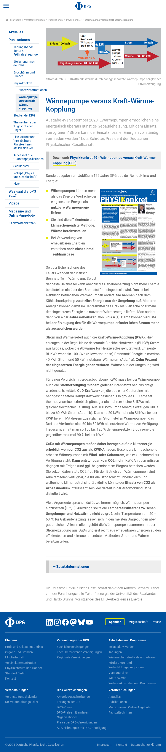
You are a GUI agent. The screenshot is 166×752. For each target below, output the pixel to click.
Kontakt (10, 678)
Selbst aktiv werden (121, 646)
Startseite (15, 20)
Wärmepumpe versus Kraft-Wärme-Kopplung (28, 102)
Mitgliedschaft (138, 622)
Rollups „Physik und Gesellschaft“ (25, 175)
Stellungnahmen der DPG (24, 63)
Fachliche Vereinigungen (73, 646)
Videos (14, 203)
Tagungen (115, 652)
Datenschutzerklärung (146, 745)
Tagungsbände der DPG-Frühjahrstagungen (26, 51)
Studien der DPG (24, 115)
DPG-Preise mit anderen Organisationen (73, 715)
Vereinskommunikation (20, 662)
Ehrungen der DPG (69, 702)
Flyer (16, 184)
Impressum (104, 745)
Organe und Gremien (19, 652)
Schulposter (21, 166)
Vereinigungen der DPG (73, 640)
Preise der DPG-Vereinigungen (77, 722)
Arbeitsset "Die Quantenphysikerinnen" (26, 157)
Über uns (11, 640)
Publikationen (55, 20)
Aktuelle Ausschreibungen (74, 696)
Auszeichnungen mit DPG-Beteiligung (82, 728)
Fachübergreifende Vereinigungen (79, 652)
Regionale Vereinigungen (73, 657)
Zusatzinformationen (29, 90)
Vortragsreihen (119, 672)
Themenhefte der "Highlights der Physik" (24, 126)
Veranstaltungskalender (21, 696)
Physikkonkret (73, 20)
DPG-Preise (64, 707)
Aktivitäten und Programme (127, 640)
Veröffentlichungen (34, 20)
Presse (156, 622)
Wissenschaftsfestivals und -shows (132, 657)
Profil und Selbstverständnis (24, 646)
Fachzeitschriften (22, 223)
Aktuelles (16, 32)
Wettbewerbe (117, 678)
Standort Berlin (15, 673)
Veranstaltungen (16, 690)
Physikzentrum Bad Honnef (23, 668)
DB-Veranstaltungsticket (21, 702)
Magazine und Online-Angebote (22, 213)
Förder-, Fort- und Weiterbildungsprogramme (126, 665)
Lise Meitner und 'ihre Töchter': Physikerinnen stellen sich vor (24, 142)
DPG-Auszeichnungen (72, 690)
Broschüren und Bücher (24, 74)
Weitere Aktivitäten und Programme (132, 683)
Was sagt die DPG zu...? (22, 193)
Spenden (115, 622)
